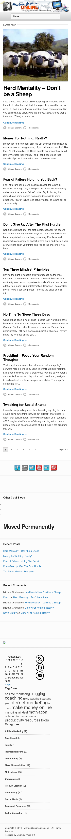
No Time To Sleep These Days (26, 314)
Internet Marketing (14, 751)
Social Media (11, 799)
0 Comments (33, 214)
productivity (14, 719)
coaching (14, 698)
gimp (7, 703)
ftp (50, 699)
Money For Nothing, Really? (25, 138)
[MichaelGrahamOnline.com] (35, 10)
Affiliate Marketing (14, 731)
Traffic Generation (14, 812)
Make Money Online (15, 765)
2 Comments (33, 169)
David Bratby (10, 612)
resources (32, 719)
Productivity (11, 792)
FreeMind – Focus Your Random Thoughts (28, 357)
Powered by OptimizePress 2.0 (20, 834)
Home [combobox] (16, 16)
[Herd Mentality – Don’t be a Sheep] (35, 55)
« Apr (8, 684)
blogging (38, 693)
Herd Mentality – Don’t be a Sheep (31, 91)
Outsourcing (11, 778)
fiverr (38, 698)
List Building (11, 758)
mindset (23, 712)
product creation (28, 716)
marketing (11, 712)
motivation (38, 712)
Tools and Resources (15, 806)
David (6, 597)
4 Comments (33, 127)
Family (8, 744)
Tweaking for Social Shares (24, 404)
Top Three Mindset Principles (26, 269)
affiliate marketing (17, 693)
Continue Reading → (15, 122)
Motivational (11, 772)
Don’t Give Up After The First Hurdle (31, 224)
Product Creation (13, 785)
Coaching (10, 738)
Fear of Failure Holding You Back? (30, 179)
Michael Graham (15, 127)
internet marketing (28, 702)
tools (45, 719)
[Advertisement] (35, 484)
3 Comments (33, 304)
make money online (32, 707)
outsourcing (12, 716)
